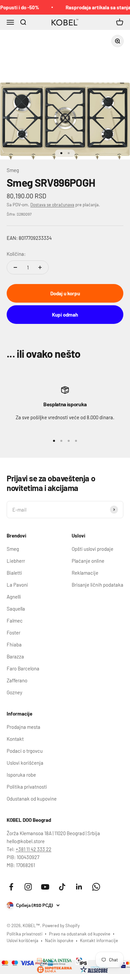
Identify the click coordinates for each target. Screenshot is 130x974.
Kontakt (15, 739)
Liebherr (16, 561)
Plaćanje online (88, 561)
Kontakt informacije (99, 940)
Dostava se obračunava (52, 204)
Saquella (16, 609)
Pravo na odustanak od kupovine (79, 933)
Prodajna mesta (23, 727)
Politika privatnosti (27, 787)
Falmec (15, 621)
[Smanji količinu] (15, 267)
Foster (13, 632)
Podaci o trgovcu (25, 751)
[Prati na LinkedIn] (79, 886)
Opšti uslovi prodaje (92, 549)
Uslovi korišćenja (25, 763)
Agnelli (14, 597)
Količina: (16, 254)
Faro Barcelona (23, 668)
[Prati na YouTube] (45, 886)
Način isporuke (59, 940)
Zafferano (17, 680)
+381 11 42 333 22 (33, 849)
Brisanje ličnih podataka (97, 585)
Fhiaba (14, 644)
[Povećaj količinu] (40, 267)
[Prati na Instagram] (28, 886)
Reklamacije (85, 573)
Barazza (15, 656)
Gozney (14, 692)
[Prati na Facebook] (11, 886)
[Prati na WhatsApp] (96, 886)
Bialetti (14, 573)
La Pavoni (17, 585)
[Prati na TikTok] (62, 886)
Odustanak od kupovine (32, 799)
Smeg (13, 170)
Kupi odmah (65, 315)
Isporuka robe (21, 775)
